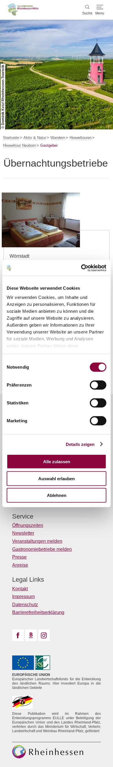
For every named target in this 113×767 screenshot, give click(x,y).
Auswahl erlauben (56, 478)
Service (22, 516)
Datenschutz (25, 604)
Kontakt (20, 588)
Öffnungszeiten (27, 525)
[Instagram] (44, 635)
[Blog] (31, 635)
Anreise (20, 565)
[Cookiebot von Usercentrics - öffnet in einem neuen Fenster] (81, 268)
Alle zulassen (56, 461)
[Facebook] (18, 635)
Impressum (23, 596)
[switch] (98, 385)
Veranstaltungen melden (37, 541)
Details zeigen (80, 444)
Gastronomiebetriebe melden (42, 549)
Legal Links (28, 579)
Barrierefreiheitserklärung (38, 612)
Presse (19, 557)
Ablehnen (56, 495)
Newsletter (23, 533)
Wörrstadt (19, 256)
